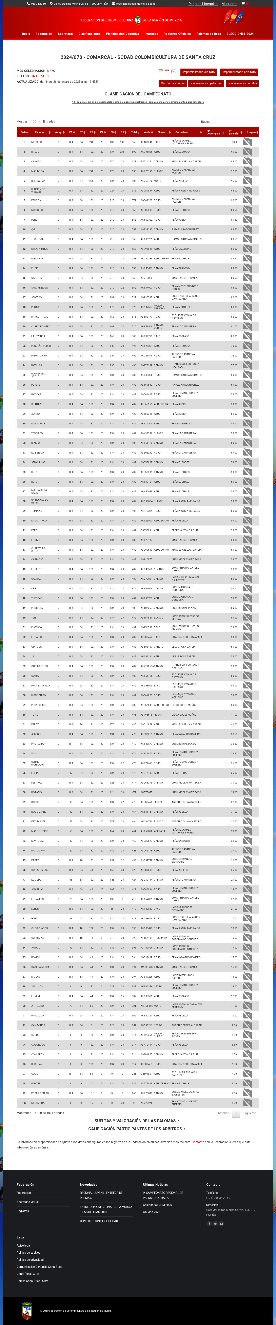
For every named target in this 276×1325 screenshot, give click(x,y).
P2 (81, 132)
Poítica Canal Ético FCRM (32, 1281)
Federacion (24, 1192)
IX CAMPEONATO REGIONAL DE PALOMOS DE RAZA (163, 1195)
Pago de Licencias (203, 4)
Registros (23, 1211)
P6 (122, 132)
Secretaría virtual (28, 1201)
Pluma (161, 132)
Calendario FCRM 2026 (157, 1205)
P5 (112, 132)
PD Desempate (213, 132)
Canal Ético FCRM (28, 1273)
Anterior (223, 1113)
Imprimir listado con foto (239, 72)
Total (134, 132)
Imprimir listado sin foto (199, 72)
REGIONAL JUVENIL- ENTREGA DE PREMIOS (101, 1195)
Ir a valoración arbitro (243, 83)
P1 (70, 132)
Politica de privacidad (30, 1259)
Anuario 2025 (151, 1212)
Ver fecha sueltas (173, 83)
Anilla (147, 132)
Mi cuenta (229, 4)
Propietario (182, 132)
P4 (101, 132)
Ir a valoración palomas (206, 83)
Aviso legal (24, 1245)
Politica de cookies (28, 1252)
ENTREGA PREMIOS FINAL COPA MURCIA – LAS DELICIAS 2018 (106, 1209)
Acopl (58, 132)
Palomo (39, 132)
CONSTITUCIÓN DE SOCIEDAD (99, 1221)
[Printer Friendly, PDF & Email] (167, 73)
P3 (91, 132)
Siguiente (250, 1113)
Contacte (198, 1142)
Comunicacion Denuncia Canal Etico (39, 1266)
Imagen (251, 132)
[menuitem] (26, 34)
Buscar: (206, 122)
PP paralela (233, 132)
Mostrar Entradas (36, 121)
